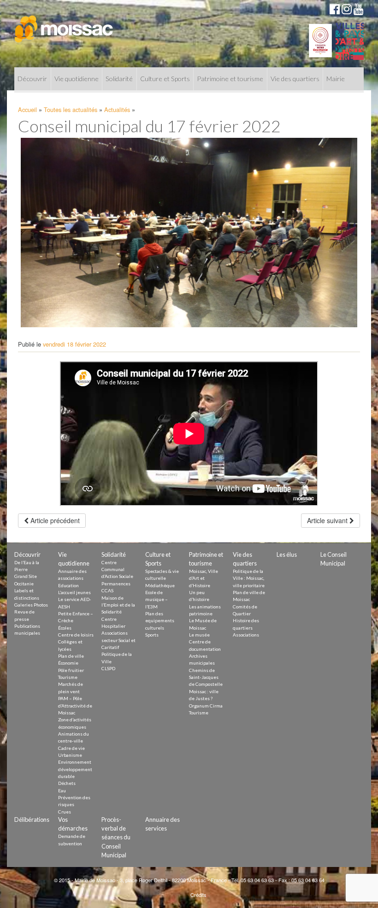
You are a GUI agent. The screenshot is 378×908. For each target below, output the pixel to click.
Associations (246, 634)
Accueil (27, 109)
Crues (64, 811)
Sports (152, 634)
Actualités (117, 109)
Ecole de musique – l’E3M (156, 599)
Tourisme (67, 677)
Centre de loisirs (76, 634)
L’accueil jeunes (74, 592)
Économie (68, 663)
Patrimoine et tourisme (230, 79)
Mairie (335, 79)
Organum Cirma (206, 705)
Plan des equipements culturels (159, 621)
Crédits (198, 894)
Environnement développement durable (75, 769)
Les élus (287, 554)
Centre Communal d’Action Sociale (117, 569)
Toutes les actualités (70, 109)
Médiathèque (160, 585)
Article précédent (54, 520)
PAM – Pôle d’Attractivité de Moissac (75, 705)
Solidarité (119, 79)
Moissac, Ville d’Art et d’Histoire (203, 578)
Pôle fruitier (71, 670)
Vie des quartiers (295, 79)
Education (68, 585)
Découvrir (32, 79)
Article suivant (328, 520)
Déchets (67, 783)
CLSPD (108, 668)
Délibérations (31, 819)
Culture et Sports (165, 79)
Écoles (64, 628)
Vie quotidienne (76, 79)
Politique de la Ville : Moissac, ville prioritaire (249, 578)
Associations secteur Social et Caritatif (118, 640)
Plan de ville (71, 656)
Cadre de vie (71, 748)
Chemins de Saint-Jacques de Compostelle (206, 677)
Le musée (199, 634)
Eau (62, 790)
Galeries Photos (31, 604)
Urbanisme (70, 755)
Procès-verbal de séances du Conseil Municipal (115, 837)
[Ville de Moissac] (64, 24)
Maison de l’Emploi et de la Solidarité (118, 605)
